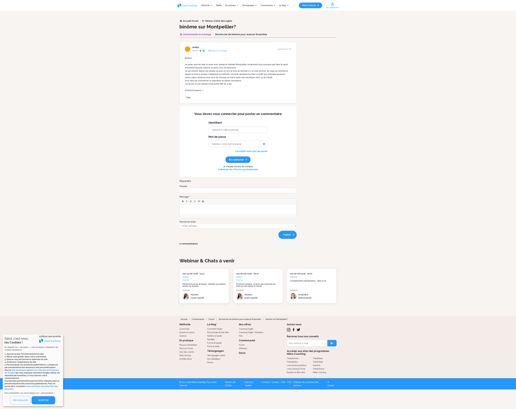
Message (184, 196)
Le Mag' (282, 5)
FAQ (241, 336)
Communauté (266, 5)
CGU (289, 382)
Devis (242, 353)
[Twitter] (298, 329)
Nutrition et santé (214, 336)
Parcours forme (186, 348)
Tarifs (219, 5)
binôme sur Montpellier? (277, 319)
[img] (264, 144)
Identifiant (215, 122)
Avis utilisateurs (213, 359)
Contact (265, 382)
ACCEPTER (43, 400)
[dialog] (33, 370)
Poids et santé (213, 346)
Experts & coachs (187, 332)
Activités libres (185, 359)
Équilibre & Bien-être (296, 372)
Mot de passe (217, 136)
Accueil (184, 319)
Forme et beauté (214, 343)
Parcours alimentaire (188, 345)
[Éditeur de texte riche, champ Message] (238, 209)
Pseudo (183, 186)
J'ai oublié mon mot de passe (251, 151)
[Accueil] (188, 5)
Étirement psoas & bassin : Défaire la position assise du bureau (204, 285)
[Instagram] (288, 330)
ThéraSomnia (292, 358)
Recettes (211, 339)
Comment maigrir (215, 329)
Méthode (205, 5)
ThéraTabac (318, 358)
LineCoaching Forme (296, 369)
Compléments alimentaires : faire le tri (308, 281)
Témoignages (248, 5)
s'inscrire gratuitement (245, 169)
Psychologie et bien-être (218, 332)
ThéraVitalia (318, 362)
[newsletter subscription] (332, 343)
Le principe (184, 329)
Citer (188, 97)
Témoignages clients (216, 355)
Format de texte (187, 222)
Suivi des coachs (186, 352)
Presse (210, 362)
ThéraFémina (318, 369)
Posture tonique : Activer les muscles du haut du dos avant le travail (255, 285)
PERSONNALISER (20, 400)
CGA (283, 382)
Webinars (243, 348)
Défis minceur (185, 355)
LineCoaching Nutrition (297, 365)
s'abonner (223, 169)
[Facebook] (294, 329)
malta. (195, 47)
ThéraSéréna (292, 362)
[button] (183, 201)
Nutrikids (316, 365)
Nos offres (245, 324)
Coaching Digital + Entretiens (251, 332)
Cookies (275, 382)
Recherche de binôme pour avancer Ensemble (240, 319)
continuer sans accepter (50, 336)
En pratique (230, 5)
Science (182, 336)
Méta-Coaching (319, 372)
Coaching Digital (246, 329)
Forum (211, 319)
